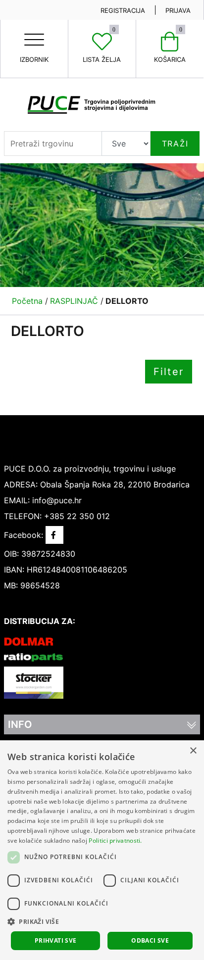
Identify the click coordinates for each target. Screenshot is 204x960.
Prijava (178, 10)
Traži (175, 143)
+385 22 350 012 (77, 516)
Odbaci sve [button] (150, 940)
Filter (168, 372)
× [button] (193, 751)
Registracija (123, 10)
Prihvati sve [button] (56, 940)
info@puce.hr (57, 500)
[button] (102, 921)
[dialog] (102, 850)
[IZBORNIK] (34, 32)
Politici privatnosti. (115, 840)
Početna (27, 301)
